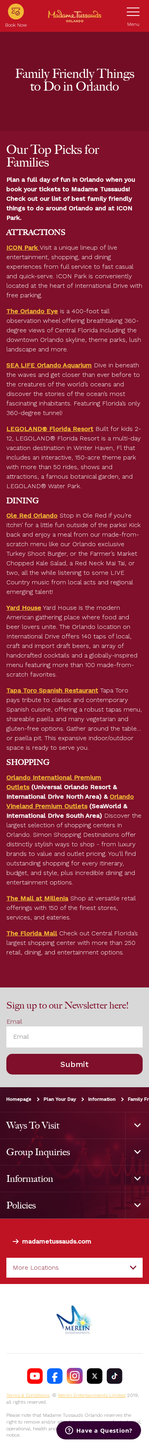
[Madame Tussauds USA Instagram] (75, 1376)
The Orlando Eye (32, 311)
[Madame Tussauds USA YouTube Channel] (35, 1376)
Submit (74, 1064)
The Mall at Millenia (37, 898)
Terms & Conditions (27, 1395)
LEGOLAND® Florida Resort (49, 429)
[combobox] (74, 1268)
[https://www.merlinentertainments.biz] (74, 1319)
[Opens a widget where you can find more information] (98, 1431)
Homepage (18, 1099)
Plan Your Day (60, 1099)
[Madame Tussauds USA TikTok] (114, 1376)
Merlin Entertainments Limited (92, 1395)
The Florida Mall (31, 933)
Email (14, 1022)
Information (102, 1099)
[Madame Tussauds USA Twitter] (95, 1376)
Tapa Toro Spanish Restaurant (52, 690)
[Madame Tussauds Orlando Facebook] (55, 1376)
